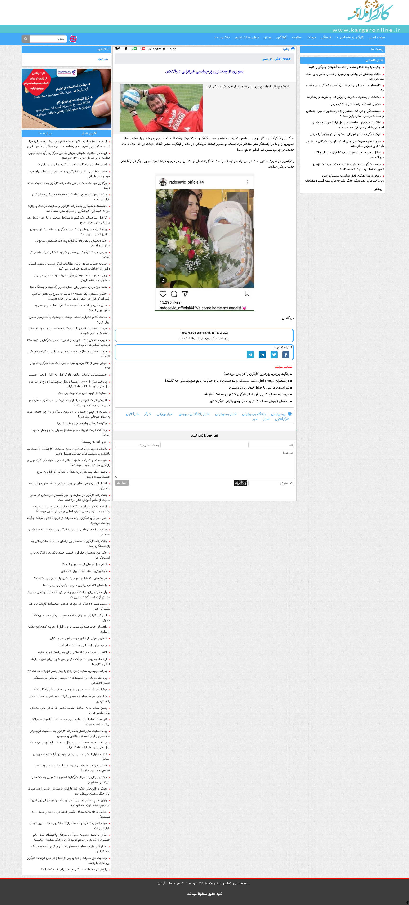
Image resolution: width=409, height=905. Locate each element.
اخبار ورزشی (165, 414)
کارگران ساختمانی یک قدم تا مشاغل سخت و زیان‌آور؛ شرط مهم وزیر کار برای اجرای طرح (68, 220)
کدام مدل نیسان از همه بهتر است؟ (84, 564)
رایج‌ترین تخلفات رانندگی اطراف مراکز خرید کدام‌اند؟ (74, 869)
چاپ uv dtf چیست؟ (94, 442)
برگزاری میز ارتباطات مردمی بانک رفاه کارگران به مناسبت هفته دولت (68, 185)
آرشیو (161, 883)
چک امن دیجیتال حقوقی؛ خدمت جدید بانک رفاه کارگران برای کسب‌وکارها (70, 555)
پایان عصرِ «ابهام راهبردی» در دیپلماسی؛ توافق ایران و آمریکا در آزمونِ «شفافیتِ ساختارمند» (69, 803)
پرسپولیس (278, 414)
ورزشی (266, 58)
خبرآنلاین (132, 414)
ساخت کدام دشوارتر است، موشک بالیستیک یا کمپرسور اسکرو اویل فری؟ (69, 319)
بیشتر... (377, 189)
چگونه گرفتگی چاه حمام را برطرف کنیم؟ (82, 423)
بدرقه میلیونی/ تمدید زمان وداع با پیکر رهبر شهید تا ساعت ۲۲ (67, 671)
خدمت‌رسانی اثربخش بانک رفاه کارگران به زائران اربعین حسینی (67, 374)
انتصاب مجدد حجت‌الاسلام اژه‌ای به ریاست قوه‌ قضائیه (72, 652)
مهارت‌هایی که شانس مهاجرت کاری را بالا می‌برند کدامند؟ (70, 578)
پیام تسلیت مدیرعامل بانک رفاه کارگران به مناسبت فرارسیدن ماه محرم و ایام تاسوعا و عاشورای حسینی (70, 733)
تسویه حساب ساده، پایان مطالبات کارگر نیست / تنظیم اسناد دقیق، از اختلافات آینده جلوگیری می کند (69, 266)
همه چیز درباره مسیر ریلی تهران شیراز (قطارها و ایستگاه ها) (68, 287)
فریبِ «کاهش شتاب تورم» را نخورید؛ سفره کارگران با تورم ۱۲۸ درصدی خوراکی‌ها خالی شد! (68, 342)
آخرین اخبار (89, 133)
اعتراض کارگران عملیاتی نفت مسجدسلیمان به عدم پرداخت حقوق (71, 618)
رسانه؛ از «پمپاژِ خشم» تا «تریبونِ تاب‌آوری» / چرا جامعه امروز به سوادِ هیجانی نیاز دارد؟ (68, 414)
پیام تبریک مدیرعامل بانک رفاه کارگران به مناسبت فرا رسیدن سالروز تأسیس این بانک (70, 231)
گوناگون (281, 37)
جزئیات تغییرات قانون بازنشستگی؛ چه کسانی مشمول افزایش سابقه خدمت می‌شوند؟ (69, 331)
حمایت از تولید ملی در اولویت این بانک (82, 393)
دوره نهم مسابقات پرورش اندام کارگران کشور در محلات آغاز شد (246, 394)
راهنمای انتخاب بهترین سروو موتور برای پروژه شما (75, 585)
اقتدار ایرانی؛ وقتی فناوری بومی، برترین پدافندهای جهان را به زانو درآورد (69, 486)
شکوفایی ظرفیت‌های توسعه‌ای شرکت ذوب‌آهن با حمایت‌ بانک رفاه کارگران (69, 699)
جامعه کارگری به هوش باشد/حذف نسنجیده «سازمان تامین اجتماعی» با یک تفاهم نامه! (348, 166)
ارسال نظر (121, 483)
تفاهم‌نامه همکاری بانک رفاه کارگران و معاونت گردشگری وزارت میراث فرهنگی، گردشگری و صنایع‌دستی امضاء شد (68, 208)
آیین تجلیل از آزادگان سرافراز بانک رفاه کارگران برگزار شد (71, 164)
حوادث (311, 37)
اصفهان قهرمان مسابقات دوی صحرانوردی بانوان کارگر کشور (250, 401)
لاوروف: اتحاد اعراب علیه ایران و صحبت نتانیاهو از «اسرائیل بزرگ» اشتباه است (70, 722)
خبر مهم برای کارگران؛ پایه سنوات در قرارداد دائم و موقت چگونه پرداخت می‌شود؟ (68, 520)
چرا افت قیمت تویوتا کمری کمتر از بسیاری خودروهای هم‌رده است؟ (70, 432)
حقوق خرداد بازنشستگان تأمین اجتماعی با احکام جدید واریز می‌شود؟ (71, 814)
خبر (255, 419)
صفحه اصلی (377, 37)
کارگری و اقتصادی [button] (352, 37)
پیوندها (210, 883)
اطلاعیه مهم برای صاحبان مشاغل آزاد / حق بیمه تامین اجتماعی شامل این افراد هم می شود (348, 125)
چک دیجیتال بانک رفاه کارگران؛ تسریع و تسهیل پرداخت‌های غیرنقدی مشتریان (70, 779)
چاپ (286, 49)
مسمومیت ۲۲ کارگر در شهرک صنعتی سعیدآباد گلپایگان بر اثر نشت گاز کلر (69, 606)
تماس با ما (224, 883)
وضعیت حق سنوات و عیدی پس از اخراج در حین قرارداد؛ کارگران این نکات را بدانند (68, 860)
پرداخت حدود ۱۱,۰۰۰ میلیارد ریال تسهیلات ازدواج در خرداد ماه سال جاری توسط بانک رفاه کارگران (69, 745)
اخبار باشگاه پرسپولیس (194, 414)
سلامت (297, 37)
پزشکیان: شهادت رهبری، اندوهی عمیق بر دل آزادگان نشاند (69, 689)
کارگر (147, 414)
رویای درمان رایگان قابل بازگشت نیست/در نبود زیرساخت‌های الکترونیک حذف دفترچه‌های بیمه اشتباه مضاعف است (344, 178)
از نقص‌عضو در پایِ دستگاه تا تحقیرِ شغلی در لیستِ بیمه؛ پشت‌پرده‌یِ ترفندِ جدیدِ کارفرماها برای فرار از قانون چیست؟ (71, 509)
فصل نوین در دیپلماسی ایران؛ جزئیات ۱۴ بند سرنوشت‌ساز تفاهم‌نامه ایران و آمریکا (72, 768)
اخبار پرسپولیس (225, 414)
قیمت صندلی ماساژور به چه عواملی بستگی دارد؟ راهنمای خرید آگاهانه (68, 354)
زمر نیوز (103, 58)
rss (201, 883)
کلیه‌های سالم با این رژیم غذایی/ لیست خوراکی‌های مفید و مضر (345, 88)
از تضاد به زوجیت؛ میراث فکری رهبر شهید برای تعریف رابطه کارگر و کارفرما (70, 662)
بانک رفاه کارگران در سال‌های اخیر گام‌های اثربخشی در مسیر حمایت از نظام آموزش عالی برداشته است (70, 497)
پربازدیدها (45, 133)
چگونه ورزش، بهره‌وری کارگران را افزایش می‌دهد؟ (256, 374)
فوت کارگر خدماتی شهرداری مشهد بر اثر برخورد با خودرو (345, 134)
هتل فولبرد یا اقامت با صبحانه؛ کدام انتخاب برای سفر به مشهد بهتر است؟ (72, 308)
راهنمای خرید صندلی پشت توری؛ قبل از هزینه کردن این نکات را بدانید (69, 629)
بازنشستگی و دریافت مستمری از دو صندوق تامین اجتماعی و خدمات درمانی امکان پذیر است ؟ (345, 113)
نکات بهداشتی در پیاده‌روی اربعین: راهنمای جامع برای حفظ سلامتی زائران (345, 76)
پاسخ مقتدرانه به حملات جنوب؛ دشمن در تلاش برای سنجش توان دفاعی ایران (70, 710)
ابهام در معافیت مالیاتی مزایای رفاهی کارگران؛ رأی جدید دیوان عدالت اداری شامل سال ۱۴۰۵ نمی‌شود (69, 155)
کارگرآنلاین (282, 419)
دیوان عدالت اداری (247, 37)
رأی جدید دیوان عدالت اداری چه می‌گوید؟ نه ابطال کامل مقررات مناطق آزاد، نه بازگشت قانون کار (68, 594)
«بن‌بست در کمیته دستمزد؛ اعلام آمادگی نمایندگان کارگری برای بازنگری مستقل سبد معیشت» (68, 463)
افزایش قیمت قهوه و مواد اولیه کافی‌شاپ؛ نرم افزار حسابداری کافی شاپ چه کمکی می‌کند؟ (69, 402)
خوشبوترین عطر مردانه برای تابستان (84, 571)
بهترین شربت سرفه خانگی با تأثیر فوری (355, 104)
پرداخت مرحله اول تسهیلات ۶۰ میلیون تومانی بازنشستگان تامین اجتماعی (71, 680)
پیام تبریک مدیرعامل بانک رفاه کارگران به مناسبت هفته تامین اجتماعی (69, 532)
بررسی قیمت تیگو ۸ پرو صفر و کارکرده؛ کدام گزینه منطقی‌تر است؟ (70, 254)
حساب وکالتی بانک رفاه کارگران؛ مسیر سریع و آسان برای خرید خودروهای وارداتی (69, 174)
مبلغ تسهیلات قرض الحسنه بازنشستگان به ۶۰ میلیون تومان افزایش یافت (69, 826)
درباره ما (191, 883)
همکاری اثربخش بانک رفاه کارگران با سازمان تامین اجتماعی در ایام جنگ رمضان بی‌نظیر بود (69, 791)
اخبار (266, 419)
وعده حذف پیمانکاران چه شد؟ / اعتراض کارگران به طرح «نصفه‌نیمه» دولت (73, 474)
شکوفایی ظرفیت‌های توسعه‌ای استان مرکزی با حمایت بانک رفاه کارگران (70, 849)
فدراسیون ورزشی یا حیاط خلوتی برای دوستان (259, 387)
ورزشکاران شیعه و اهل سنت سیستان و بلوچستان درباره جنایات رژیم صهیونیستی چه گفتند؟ (227, 380)
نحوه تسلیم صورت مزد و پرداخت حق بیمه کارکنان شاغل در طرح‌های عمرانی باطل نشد (345, 144)
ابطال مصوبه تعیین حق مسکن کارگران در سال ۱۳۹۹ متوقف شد (349, 155)
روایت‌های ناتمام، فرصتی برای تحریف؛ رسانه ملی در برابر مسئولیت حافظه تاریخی (72, 278)
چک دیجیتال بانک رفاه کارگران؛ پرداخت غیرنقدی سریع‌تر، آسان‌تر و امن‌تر (72, 243)
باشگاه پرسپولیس (254, 414)
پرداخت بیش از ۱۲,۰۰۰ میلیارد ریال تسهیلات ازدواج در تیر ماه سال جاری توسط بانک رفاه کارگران (69, 384)
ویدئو (267, 37)
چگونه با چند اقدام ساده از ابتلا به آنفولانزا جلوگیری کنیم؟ (344, 67)
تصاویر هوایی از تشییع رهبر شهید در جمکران (78, 638)
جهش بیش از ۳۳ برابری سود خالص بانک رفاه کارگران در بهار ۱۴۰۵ (70, 365)
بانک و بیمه (222, 37)
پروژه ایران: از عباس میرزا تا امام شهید (82, 645)
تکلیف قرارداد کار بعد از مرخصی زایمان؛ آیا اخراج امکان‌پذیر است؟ (71, 756)
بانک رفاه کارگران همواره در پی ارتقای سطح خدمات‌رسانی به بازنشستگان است (70, 543)
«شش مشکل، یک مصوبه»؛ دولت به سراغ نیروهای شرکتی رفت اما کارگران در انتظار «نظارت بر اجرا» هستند (71, 296)
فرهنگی (326, 37)
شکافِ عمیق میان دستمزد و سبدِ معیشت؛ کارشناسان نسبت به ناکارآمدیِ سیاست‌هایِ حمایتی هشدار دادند (68, 451)
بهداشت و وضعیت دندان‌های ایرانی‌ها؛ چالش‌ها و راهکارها (344, 97)
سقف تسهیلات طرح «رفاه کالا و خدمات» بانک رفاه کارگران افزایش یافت (71, 197)
